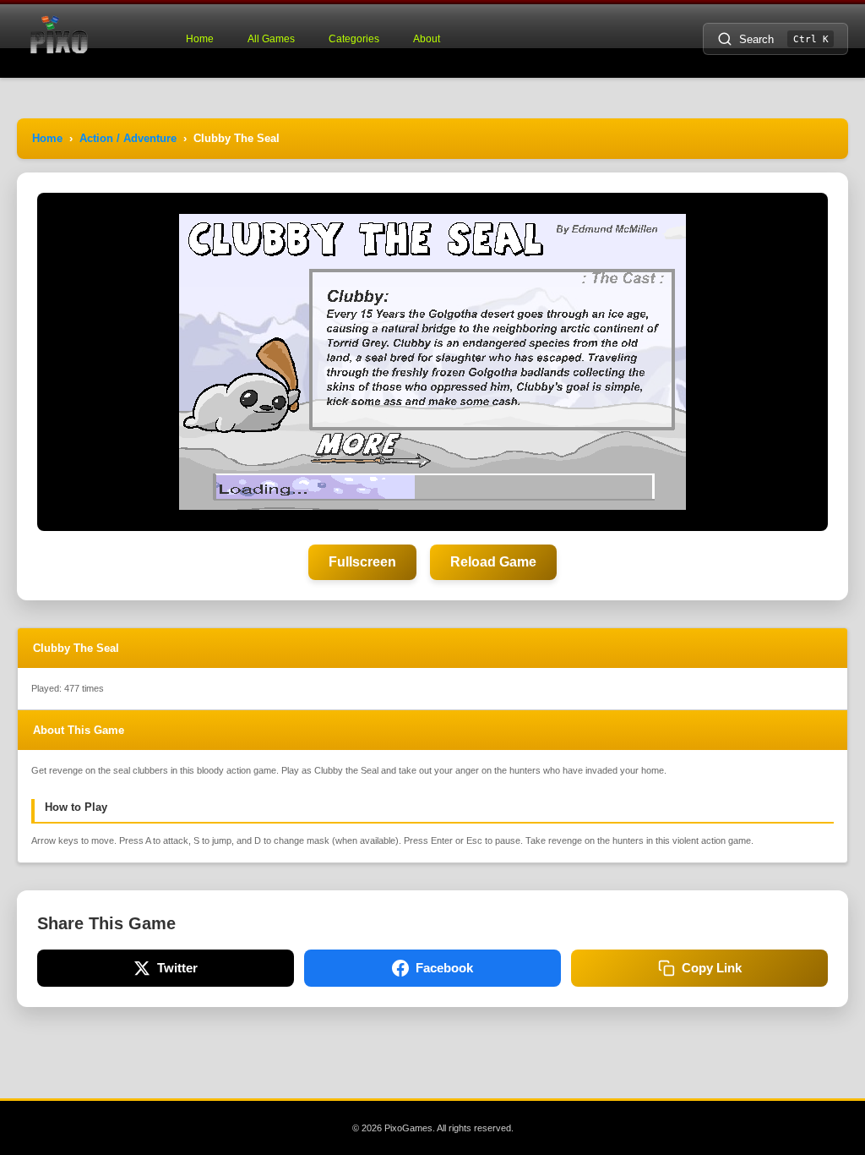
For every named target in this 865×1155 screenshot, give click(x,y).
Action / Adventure (128, 138)
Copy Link (712, 968)
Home (200, 39)
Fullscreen (362, 562)
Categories (354, 39)
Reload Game (493, 562)
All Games (271, 39)
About (426, 39)
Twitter (177, 968)
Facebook (444, 968)
